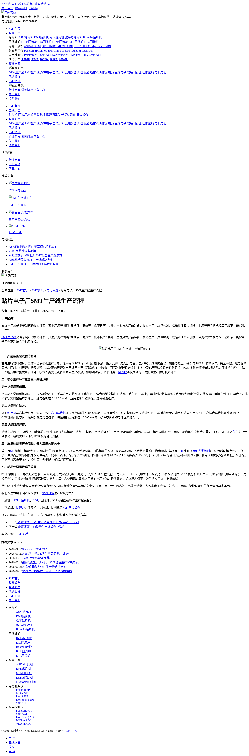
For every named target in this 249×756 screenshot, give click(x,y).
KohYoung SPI (74, 50)
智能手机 (58, 72)
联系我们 (21, 8)
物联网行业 (134, 72)
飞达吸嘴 (14, 76)
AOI (180, 450)
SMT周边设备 (71, 507)
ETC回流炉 (91, 41)
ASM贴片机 (25, 37)
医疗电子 (120, 72)
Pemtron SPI (31, 50)
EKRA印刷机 (82, 46)
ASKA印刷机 (32, 46)
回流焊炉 (14, 41)
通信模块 (96, 72)
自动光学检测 (201, 450)
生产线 (11, 337)
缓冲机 (54, 59)
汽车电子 (46, 72)
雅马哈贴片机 (43, 3)
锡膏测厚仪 (16, 50)
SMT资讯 (15, 81)
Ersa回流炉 (45, 41)
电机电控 (160, 72)
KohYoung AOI (61, 54)
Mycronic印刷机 (101, 46)
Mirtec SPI (45, 50)
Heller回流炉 (29, 41)
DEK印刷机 (49, 46)
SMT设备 (48, 493)
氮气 (235, 431)
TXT (76, 730)
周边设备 (14, 59)
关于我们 (7, 8)
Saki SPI (88, 50)
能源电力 (108, 72)
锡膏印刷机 (16, 46)
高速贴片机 (58, 413)
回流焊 (122, 372)
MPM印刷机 (65, 46)
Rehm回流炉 (60, 41)
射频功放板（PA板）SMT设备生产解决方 (35, 255)
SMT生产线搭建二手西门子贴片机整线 (34, 264)
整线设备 (14, 33)
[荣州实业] (8, 12)
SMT (4, 337)
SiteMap (33, 8)
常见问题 (27, 89)
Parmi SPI (58, 50)
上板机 (25, 59)
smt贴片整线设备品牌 (22, 251)
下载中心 (39, 89)
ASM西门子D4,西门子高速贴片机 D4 (32, 246)
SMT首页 (15, 28)
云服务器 (71, 72)
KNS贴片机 (9, 3)
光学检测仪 (16, 54)
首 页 (12, 738)
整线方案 (14, 63)
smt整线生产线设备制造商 (41, 526)
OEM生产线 (16, 72)
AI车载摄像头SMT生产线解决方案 (31, 259)
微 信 (12, 746)
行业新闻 (14, 89)
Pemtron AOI (32, 54)
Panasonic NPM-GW (34, 549)
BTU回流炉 (76, 41)
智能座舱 (148, 72)
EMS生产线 (32, 72)
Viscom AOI (94, 54)
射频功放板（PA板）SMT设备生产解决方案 (50, 562)
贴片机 (13, 37)
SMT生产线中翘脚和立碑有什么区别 (48, 522)
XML (69, 730)
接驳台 (44, 59)
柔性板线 (83, 72)
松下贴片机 (26, 3)
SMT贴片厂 (24, 534)
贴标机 (63, 59)
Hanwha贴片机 (92, 37)
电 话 (12, 751)
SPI (12, 450)
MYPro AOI (78, 54)
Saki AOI (45, 54)
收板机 (35, 59)
